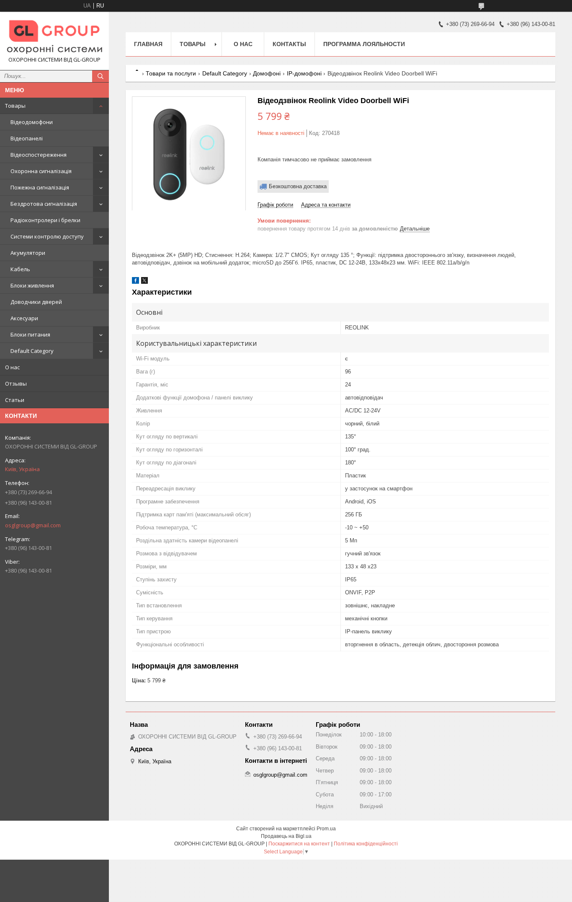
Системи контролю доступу (47, 236)
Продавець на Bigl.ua (286, 836)
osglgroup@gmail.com (33, 525)
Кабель (20, 269)
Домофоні (267, 73)
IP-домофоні (304, 73)
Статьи (14, 400)
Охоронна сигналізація (41, 171)
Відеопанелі (26, 138)
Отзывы (16, 383)
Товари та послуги (171, 73)
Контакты (289, 44)
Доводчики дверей (36, 302)
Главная (148, 44)
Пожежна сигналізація (39, 187)
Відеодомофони (31, 122)
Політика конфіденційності (366, 844)
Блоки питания (30, 334)
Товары (15, 105)
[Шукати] (100, 76)
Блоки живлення (32, 285)
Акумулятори (27, 253)
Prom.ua (326, 829)
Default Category (32, 351)
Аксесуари (24, 318)
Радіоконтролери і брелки (45, 220)
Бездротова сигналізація (43, 203)
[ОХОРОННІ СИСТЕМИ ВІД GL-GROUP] (54, 37)
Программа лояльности (364, 44)
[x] (144, 282)
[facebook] (135, 282)
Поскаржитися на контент (299, 844)
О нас (12, 367)
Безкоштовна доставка (298, 186)
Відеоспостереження (38, 154)
